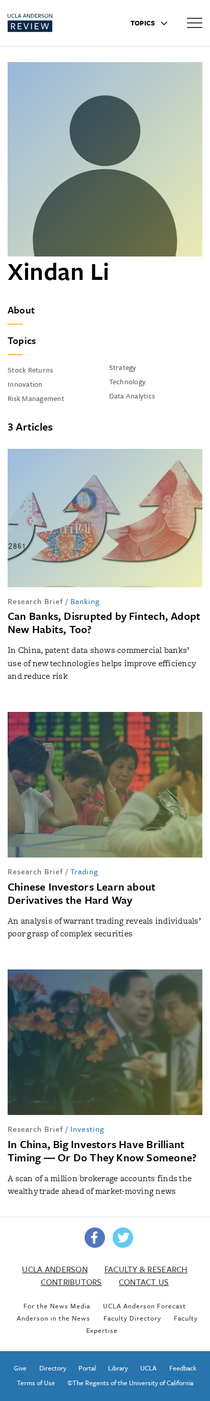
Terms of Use (36, 1383)
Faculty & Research (146, 1269)
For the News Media (56, 1306)
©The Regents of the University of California (130, 1383)
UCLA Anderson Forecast (144, 1306)
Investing (87, 1128)
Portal (87, 1368)
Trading (84, 871)
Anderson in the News (53, 1318)
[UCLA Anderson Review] (48, 23)
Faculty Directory (132, 1318)
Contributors (71, 1282)
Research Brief (35, 601)
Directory (52, 1368)
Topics (143, 23)
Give (20, 1368)
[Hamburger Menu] (194, 22)
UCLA (148, 1368)
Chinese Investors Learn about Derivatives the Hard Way (81, 893)
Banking (85, 601)
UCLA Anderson (54, 1269)
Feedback (182, 1368)
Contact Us (144, 1282)
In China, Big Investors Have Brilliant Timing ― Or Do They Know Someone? (102, 1150)
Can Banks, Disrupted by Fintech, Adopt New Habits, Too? (104, 622)
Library (118, 1368)
